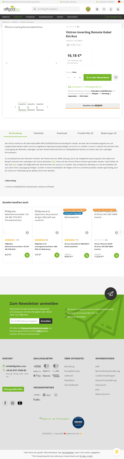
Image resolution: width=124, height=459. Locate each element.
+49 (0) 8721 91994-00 (16, 370)
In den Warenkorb (99, 77)
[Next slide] (120, 232)
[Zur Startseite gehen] (12, 8)
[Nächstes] (56, 64)
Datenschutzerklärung (105, 380)
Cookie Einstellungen (105, 375)
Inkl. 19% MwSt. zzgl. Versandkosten (74, 61)
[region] (31, 69)
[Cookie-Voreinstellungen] (116, 451)
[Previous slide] (3, 232)
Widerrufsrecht (102, 394)
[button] (93, 107)
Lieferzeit (68, 375)
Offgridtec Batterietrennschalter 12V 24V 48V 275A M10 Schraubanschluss (17, 247)
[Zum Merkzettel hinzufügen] (115, 77)
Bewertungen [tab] (108, 133)
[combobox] (58, 9)
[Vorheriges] (6, 64)
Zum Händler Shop (114, 17)
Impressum (100, 385)
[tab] (15, 133)
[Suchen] (35, 9)
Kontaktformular (72, 371)
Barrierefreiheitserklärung (107, 371)
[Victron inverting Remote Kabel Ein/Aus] (31, 64)
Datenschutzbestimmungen (34, 328)
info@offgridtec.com (16, 366)
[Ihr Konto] (110, 9)
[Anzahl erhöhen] (80, 77)
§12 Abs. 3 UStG (86, 456)
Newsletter (69, 380)
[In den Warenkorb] (27, 255)
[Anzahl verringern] (68, 77)
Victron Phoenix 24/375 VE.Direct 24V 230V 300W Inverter (103, 246)
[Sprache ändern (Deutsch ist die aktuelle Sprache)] (119, 1)
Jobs (97, 389)
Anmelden (46, 321)
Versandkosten (71, 385)
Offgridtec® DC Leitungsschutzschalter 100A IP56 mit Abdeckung (46, 246)
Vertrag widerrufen (13, 389)
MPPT (53, 161)
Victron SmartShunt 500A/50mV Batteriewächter (77, 245)
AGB (39, 331)
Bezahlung (69, 366)
